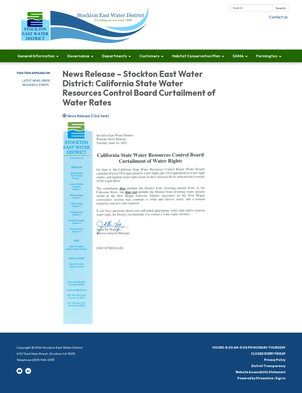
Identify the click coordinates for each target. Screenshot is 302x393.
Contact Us (278, 17)
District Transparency (268, 366)
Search (281, 8)
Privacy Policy (274, 360)
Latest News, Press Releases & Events (36, 83)
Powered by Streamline (255, 378)
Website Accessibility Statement (260, 372)
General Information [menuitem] (36, 56)
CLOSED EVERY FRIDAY (268, 353)
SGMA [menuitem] (238, 56)
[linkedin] (28, 373)
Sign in (280, 378)
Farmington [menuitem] (266, 56)
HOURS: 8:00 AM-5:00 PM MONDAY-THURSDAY (248, 347)
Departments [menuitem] (114, 56)
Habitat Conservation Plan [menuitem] (196, 56)
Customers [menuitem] (149, 56)
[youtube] (19, 373)
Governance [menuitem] (78, 56)
